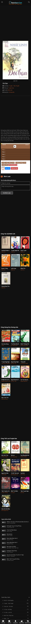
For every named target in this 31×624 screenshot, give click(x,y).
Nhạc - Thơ (6, 618)
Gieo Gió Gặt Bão (6, 509)
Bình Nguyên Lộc (14, 474)
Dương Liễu (11, 92)
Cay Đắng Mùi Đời (25, 455)
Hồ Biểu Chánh (5, 456)
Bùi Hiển (22, 492)
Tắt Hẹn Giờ (14, 168)
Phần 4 (3, 156)
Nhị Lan (13, 455)
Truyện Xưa (11, 88)
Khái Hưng (23, 474)
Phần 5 (3, 159)
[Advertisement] (15, 23)
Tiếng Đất (23, 362)
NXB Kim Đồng (5, 399)
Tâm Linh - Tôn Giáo (8, 606)
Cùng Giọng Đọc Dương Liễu (9, 327)
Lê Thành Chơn (14, 345)
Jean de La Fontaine (6, 363)
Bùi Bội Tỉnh (13, 363)
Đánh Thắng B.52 (25, 344)
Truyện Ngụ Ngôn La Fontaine (9, 362)
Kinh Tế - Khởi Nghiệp (8, 600)
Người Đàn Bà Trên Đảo (17, 379)
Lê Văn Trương (5, 492)
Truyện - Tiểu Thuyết (14, 85)
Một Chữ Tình (5, 455)
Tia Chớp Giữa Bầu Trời (16, 344)
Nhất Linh (10, 90)
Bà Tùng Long (14, 456)
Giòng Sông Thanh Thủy (7, 286)
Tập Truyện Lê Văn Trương (8, 491)
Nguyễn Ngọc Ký (24, 381)
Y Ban (3, 345)
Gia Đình (23, 473)
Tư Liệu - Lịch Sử (8, 612)
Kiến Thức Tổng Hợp (8, 615)
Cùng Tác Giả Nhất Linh (8, 234)
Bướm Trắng (5, 268)
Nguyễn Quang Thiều (6, 381)
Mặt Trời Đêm (14, 491)
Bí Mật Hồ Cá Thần (6, 379)
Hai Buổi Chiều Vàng (6, 250)
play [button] (15, 133)
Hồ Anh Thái (13, 381)
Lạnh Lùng (13, 268)
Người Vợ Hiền (5, 473)
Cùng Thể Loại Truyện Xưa (9, 438)
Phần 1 (3, 149)
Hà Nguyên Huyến (24, 363)
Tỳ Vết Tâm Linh (15, 473)
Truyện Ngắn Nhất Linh (16, 250)
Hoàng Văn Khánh (24, 345)
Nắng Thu (23, 268)
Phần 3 (3, 154)
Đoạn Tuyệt (23, 250)
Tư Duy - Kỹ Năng (8, 609)
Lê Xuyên (13, 492)
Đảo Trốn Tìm (5, 397)
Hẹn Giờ (7, 168)
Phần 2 (3, 152)
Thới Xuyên (4, 474)
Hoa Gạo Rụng (5, 344)
